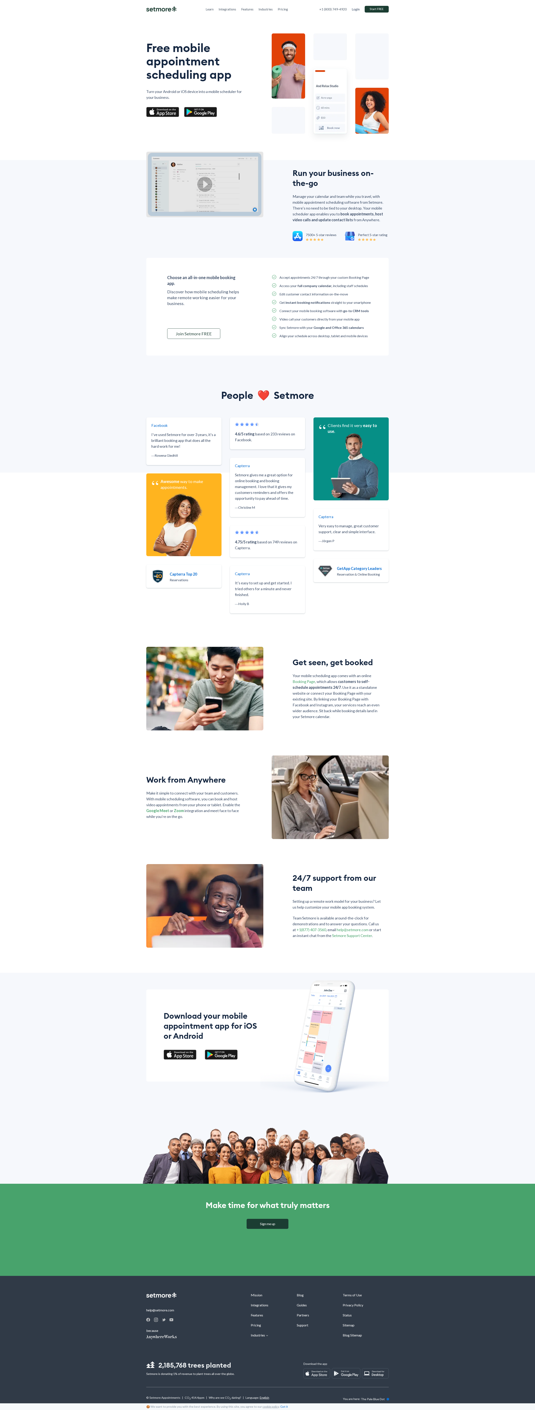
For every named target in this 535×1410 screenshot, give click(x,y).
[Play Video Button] (204, 184)
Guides (302, 1305)
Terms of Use (352, 1295)
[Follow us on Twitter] (164, 1320)
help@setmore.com (352, 929)
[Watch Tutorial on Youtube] (171, 1320)
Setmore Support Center (352, 935)
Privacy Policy (353, 1305)
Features (257, 1315)
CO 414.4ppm (194, 1398)
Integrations (259, 1305)
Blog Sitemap (352, 1335)
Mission (256, 1295)
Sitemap (348, 1325)
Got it (284, 1406)
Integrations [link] (227, 9)
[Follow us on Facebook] (148, 1320)
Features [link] (247, 9)
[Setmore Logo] (161, 9)
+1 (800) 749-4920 (333, 9)
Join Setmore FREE (194, 333)
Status (347, 1315)
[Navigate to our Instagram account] (156, 1320)
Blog (300, 1295)
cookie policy (270, 1406)
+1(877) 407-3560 (311, 929)
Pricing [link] (283, 9)
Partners (303, 1315)
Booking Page (304, 681)
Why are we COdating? (225, 1398)
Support (302, 1325)
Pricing (256, 1325)
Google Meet (157, 810)
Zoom (179, 810)
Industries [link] (266, 9)
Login (356, 9)
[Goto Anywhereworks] (161, 1337)
